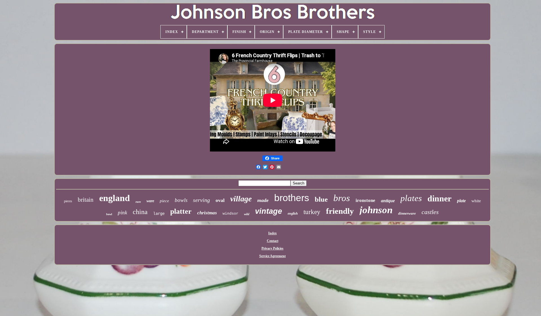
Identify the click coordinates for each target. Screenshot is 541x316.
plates (411, 198)
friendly (340, 210)
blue (321, 199)
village (241, 198)
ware (150, 201)
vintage (268, 211)
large (159, 213)
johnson (376, 209)
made (263, 200)
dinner (439, 198)
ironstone (365, 200)
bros (341, 198)
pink (122, 212)
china (140, 211)
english (293, 213)
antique (388, 200)
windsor (230, 214)
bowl (109, 214)
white (476, 201)
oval (220, 200)
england (114, 198)
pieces (68, 201)
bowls (181, 200)
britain (86, 199)
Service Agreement (272, 256)
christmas (207, 212)
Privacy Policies (272, 248)
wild (246, 214)
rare (138, 201)
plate (461, 200)
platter (181, 211)
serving (201, 200)
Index (272, 233)
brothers (291, 197)
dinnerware (407, 213)
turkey (311, 211)
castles (430, 211)
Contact (272, 241)
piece (164, 201)
